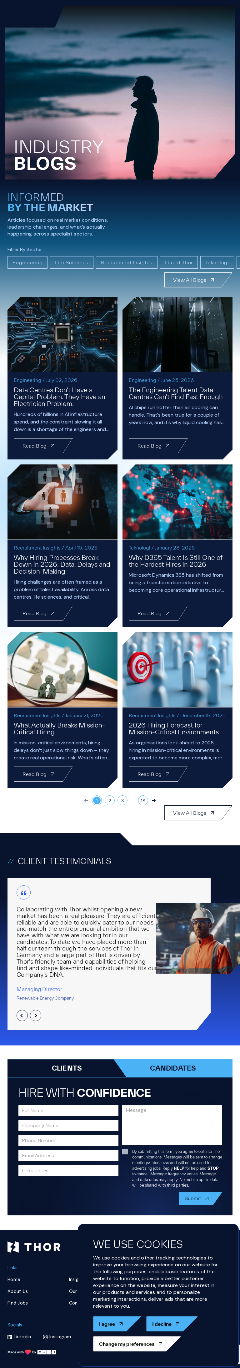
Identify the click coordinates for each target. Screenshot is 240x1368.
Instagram (60, 1337)
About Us (18, 1291)
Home (14, 1279)
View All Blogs (189, 280)
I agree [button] (107, 1324)
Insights (77, 1279)
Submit (193, 1198)
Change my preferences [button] (127, 1344)
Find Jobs (18, 1303)
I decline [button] (162, 1324)
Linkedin (22, 1337)
